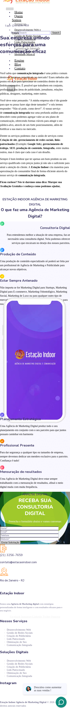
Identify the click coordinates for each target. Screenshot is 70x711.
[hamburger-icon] (10, 8)
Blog (17, 64)
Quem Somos (17, 18)
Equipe (19, 60)
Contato (19, 68)
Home (18, 12)
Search (14, 32)
